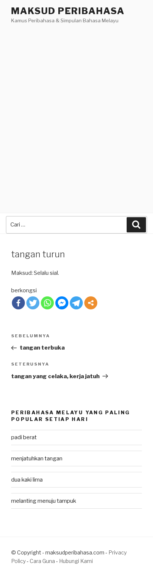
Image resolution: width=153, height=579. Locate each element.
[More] (90, 302)
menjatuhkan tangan (36, 458)
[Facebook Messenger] (61, 302)
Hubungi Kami (76, 561)
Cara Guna (43, 561)
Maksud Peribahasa (68, 11)
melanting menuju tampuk (43, 501)
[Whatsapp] (47, 302)
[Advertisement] (76, 105)
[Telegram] (76, 302)
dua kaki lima (27, 479)
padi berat (24, 437)
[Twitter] (32, 302)
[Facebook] (18, 302)
